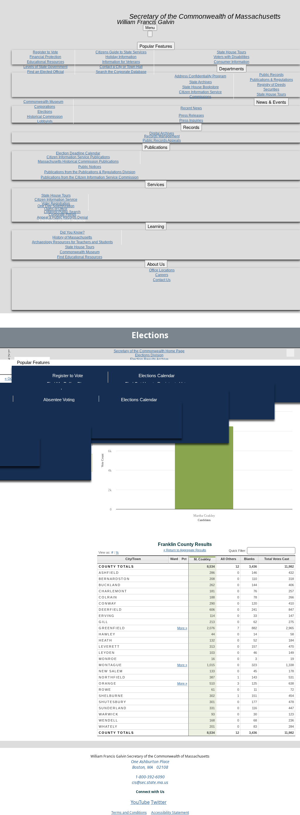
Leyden (107, 652)
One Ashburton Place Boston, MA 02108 (150, 764)
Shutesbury (112, 702)
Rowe (105, 689)
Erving (107, 615)
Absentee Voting (58, 399)
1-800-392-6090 (150, 777)
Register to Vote (67, 375)
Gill (103, 622)
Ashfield (109, 572)
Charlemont (113, 591)
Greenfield (112, 628)
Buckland (110, 585)
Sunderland (113, 708)
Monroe (108, 659)
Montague (110, 665)
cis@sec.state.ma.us (150, 782)
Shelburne (111, 695)
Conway (107, 603)
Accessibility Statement (170, 812)
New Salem (111, 671)
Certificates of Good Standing (62, 220)
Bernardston (114, 579)
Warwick (108, 714)
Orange (107, 683)
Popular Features (33, 362)
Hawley (107, 634)
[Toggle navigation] (290, 353)
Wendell (108, 720)
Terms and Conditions (129, 812)
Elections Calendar (157, 375)
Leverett (109, 646)
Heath (105, 640)
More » (182, 628)
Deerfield (110, 609)
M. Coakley (202, 559)
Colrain (108, 597)
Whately (108, 726)
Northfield (112, 677)
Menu (150, 27)
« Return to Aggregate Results (184, 550)
